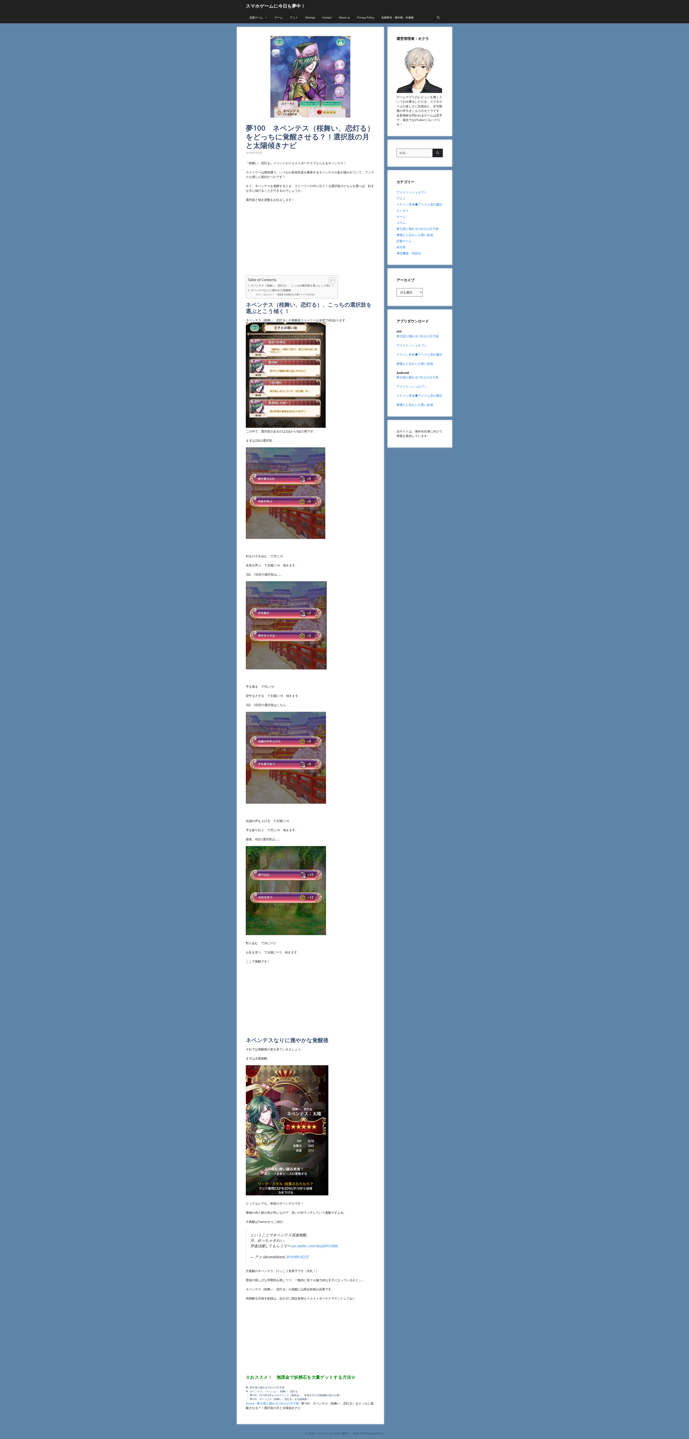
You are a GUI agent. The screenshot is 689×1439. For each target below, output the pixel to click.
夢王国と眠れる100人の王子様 (267, 1387)
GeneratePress (375, 1433)
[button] (438, 17)
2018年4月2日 (297, 1256)
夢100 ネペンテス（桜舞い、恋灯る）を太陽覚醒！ (280, 1399)
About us (344, 17)
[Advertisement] (310, 241)
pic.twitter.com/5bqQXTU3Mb (315, 1245)
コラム (401, 223)
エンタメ (403, 210)
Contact (327, 17)
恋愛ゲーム (256, 17)
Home (250, 1403)
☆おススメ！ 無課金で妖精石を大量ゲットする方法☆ (289, 294)
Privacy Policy (365, 17)
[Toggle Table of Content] (330, 280)
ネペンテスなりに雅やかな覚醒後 (271, 290)
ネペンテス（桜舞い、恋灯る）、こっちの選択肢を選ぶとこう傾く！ (292, 285)
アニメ (294, 17)
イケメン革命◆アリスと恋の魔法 (419, 204)
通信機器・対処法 (409, 253)
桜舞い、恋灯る (289, 1391)
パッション (271, 1391)
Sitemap (310, 17)
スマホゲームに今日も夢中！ (275, 6)
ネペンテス (256, 1391)
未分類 (401, 247)
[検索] (438, 153)
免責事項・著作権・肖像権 (397, 17)
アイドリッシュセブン (412, 192)
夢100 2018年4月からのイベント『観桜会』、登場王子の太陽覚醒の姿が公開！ (296, 1395)
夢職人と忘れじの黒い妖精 (415, 235)
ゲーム (279, 17)
